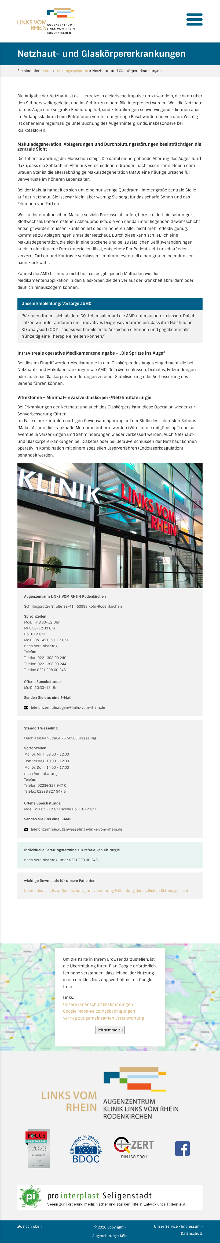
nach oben (32, 1226)
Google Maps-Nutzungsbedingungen (99, 1011)
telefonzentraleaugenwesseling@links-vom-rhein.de (76, 829)
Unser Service (166, 1226)
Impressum (191, 1226)
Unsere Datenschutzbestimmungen (98, 1004)
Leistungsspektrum (72, 71)
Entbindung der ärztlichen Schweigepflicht (151, 890)
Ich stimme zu (110, 1030)
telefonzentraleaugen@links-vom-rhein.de (68, 707)
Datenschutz (192, 1233)
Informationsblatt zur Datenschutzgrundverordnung (69, 890)
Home (46, 71)
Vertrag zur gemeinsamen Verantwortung (103, 1018)
